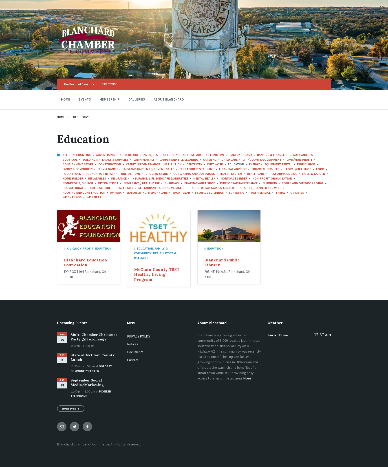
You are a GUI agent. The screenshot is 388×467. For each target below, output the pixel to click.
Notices (132, 344)
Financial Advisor (233, 169)
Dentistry (194, 164)
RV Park (115, 193)
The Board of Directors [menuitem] (79, 84)
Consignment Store (78, 164)
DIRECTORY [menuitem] (109, 84)
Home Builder (73, 178)
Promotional (73, 188)
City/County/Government (262, 160)
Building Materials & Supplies (105, 160)
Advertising (105, 155)
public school (99, 188)
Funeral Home (130, 174)
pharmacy (172, 183)
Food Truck (72, 174)
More (247, 378)
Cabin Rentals (144, 160)
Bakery (234, 155)
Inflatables (97, 178)
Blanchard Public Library (222, 262)
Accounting (82, 155)
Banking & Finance (271, 155)
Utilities (297, 193)
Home (61, 117)
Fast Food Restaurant (196, 169)
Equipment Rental (278, 164)
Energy (254, 164)
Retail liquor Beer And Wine (260, 188)
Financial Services (265, 169)
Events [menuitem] (85, 99)
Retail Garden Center (217, 188)
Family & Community (78, 169)
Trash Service (260, 193)
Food (320, 169)
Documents (135, 352)
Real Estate (124, 188)
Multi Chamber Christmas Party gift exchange (94, 336)
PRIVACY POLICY (138, 336)
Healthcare (256, 174)
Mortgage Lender (233, 178)
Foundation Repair (100, 174)
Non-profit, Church (78, 183)
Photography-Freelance (239, 183)
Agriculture (129, 155)
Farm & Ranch (107, 169)
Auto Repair (192, 155)
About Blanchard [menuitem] (169, 99)
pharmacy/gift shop (199, 183)
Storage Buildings (209, 193)
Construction (109, 164)
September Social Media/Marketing (87, 382)
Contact (133, 360)
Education (103, 248)
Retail (191, 188)
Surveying (236, 193)
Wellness (94, 197)
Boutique (70, 160)
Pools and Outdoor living (302, 183)
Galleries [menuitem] (136, 99)
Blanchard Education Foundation (85, 262)
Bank (248, 155)
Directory (81, 117)
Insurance (119, 178)
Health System (231, 174)
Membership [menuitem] (109, 99)
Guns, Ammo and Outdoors (194, 174)
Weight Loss (72, 197)
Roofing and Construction (84, 193)
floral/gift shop (297, 169)
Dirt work (215, 164)
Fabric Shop (306, 164)
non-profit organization (272, 178)
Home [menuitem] (65, 99)
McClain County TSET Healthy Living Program (157, 274)
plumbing (269, 183)
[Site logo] (88, 70)
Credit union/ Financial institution (154, 164)
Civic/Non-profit (300, 160)
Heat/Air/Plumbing (283, 174)
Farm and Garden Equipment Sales (148, 169)
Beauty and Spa (301, 155)
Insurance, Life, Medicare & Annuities (160, 178)
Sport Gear (181, 193)
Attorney (170, 155)
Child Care (230, 160)
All (65, 155)
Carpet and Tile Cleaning (179, 160)
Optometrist (108, 183)
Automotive (215, 155)
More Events (70, 408)
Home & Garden (313, 174)
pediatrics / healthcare (141, 183)
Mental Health (204, 178)
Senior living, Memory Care (147, 193)
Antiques (150, 155)
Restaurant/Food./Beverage (160, 188)
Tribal (280, 193)
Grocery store (157, 174)
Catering (210, 160)
